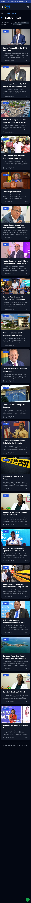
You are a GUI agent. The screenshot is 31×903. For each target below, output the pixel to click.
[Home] (2, 13)
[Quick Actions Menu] (28, 900)
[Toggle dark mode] (26, 1)
